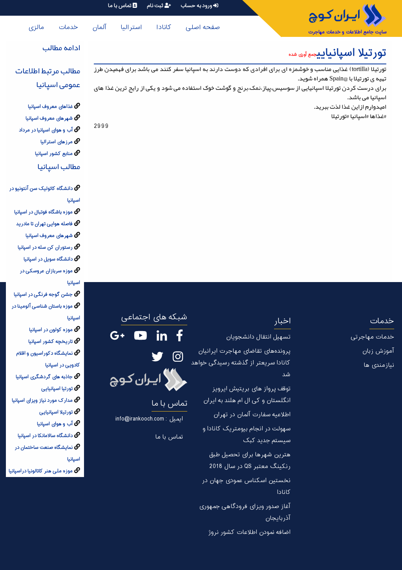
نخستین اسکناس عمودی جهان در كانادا (246, 486)
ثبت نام (155, 6)
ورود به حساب (196, 6)
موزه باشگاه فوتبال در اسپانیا (43, 212)
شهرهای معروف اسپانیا (49, 118)
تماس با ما (120, 6)
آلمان (99, 27)
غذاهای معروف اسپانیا (50, 106)
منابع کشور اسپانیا (54, 153)
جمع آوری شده (303, 55)
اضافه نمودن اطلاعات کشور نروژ (249, 532)
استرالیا (131, 27)
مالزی (36, 27)
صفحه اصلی (202, 27)
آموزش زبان (378, 351)
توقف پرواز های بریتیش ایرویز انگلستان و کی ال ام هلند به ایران (246, 394)
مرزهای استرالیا (56, 142)
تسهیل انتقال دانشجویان (258, 337)
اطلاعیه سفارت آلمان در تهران (252, 415)
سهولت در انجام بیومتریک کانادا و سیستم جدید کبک (246, 434)
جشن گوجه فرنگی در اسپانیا (43, 294)
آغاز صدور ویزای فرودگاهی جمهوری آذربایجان (244, 512)
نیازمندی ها (379, 365)
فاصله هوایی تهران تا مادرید (44, 224)
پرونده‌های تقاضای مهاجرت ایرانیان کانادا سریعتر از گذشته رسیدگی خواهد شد (240, 363)
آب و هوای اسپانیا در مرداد (46, 130)
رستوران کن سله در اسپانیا (45, 247)
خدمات (68, 27)
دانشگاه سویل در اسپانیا (48, 259)
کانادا (163, 27)
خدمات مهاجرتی (372, 337)
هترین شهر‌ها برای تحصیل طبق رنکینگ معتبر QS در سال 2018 (249, 460)
